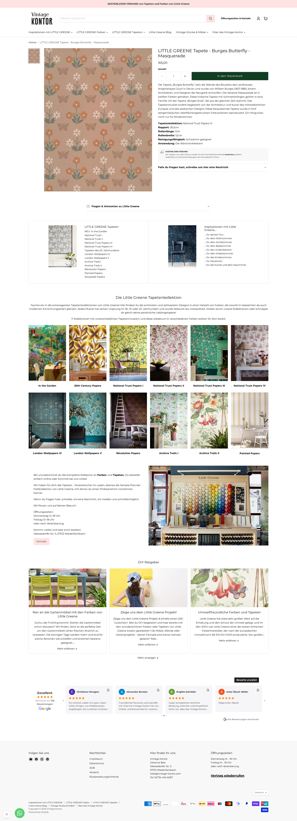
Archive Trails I (93, 261)
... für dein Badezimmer (217, 245)
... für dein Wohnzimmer (218, 238)
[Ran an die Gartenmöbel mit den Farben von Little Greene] (67, 588)
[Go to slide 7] (168, 715)
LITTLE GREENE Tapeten (127, 32)
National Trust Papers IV (98, 246)
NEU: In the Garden (96, 231)
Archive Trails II (93, 265)
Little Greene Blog (160, 32)
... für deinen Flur (214, 234)
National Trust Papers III (98, 242)
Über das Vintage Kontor (228, 32)
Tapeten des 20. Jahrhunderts (102, 250)
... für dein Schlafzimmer (218, 242)
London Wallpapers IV (97, 254)
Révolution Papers (95, 269)
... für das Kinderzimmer (218, 257)
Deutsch (259, 792)
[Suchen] (210, 18)
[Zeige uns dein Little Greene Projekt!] (148, 588)
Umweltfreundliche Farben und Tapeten (229, 612)
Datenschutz (96, 763)
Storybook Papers (95, 276)
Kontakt (42, 541)
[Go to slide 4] (161, 715)
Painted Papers (93, 273)
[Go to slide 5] (164, 715)
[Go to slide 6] (166, 715)
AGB (92, 767)
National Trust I (93, 235)
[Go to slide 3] (159, 715)
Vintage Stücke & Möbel (191, 32)
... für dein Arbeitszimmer (218, 253)
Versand (94, 772)
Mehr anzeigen (147, 657)
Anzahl (162, 69)
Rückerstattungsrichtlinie (104, 776)
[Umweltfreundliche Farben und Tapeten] (229, 588)
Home (32, 42)
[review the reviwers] (108, 690)
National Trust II (94, 238)
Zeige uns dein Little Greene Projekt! (149, 612)
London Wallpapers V (97, 257)
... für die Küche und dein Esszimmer (225, 264)
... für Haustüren (213, 261)
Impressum (96, 758)
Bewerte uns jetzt (247, 680)
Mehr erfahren (66, 648)
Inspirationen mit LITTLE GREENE (50, 32)
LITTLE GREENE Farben (91, 32)
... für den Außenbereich (218, 249)
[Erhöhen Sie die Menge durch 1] (185, 76)
